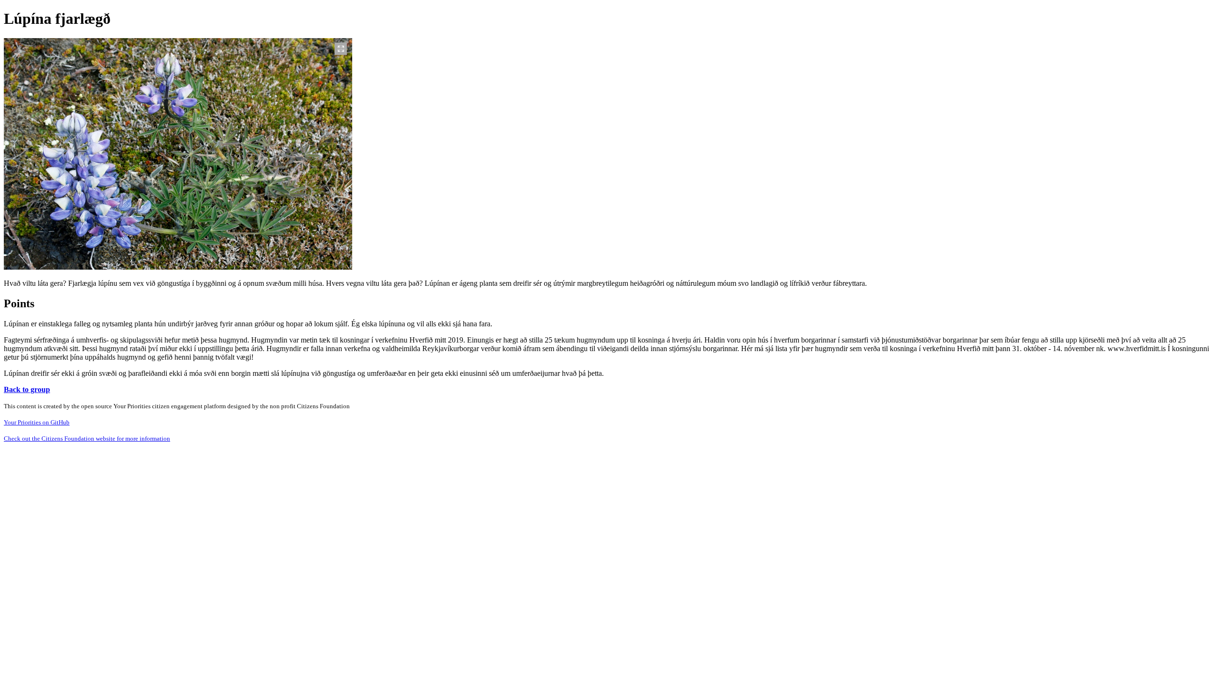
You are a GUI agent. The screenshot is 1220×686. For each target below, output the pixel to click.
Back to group (27, 389)
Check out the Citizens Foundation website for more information (87, 438)
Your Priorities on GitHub (37, 422)
